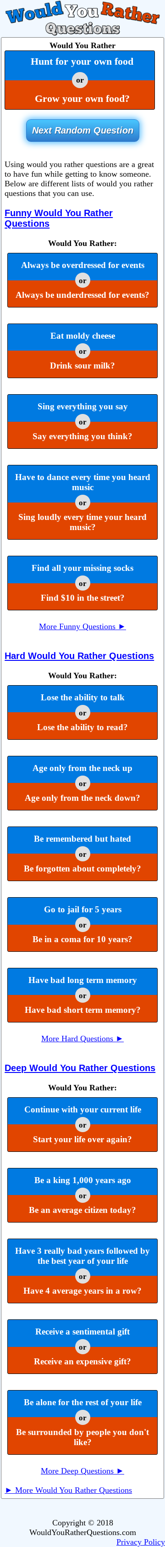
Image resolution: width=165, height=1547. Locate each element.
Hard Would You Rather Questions (79, 656)
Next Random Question (82, 130)
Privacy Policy (140, 1542)
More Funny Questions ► (82, 626)
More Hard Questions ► (82, 1038)
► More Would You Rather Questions (68, 1490)
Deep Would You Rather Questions (80, 1068)
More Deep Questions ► (82, 1470)
